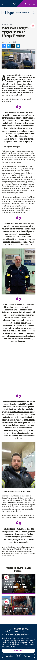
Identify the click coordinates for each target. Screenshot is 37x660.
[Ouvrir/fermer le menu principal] (4, 3)
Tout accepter (18, 651)
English (14, 4)
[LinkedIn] (18, 46)
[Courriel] (13, 46)
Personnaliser (10, 656)
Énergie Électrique (8, 24)
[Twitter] (9, 46)
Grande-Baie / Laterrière (12, 581)
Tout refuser (27, 656)
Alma (5, 606)
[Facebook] (4, 46)
